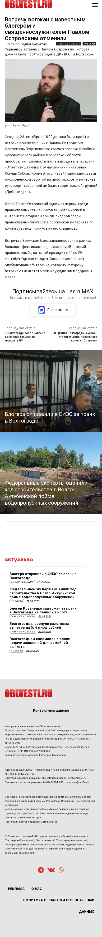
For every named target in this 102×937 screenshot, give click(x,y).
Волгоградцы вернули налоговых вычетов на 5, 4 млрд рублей (39, 625)
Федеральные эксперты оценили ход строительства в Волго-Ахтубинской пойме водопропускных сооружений (43, 593)
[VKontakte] (51, 870)
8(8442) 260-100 (24, 773)
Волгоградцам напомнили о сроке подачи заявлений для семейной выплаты (39, 643)
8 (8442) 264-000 (53, 782)
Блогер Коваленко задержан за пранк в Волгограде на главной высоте (42, 610)
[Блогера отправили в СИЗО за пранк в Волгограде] (51, 391)
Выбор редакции (22, 581)
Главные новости (68, 43)
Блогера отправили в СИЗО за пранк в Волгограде (43, 576)
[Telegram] (41, 870)
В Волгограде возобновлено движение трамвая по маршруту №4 (25, 336)
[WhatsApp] (61, 870)
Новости (89, 43)
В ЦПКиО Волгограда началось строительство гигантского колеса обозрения (75, 336)
